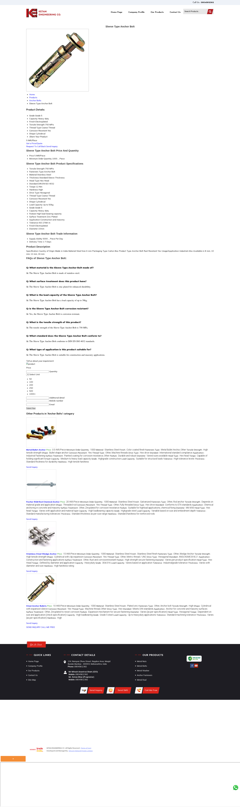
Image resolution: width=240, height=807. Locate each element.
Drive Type (34, 192)
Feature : (123, 455)
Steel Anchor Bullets (36, 606)
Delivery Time (35, 241)
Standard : (171, 452)
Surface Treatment (37, 216)
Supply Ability (35, 238)
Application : (180, 609)
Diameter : (152, 455)
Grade (32, 207)
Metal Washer (143, 670)
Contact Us (175, 12)
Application (34, 219)
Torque (32, 186)
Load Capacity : (142, 458)
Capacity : (71, 458)
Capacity (33, 210)
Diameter (33, 228)
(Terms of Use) (85, 748)
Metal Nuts (141, 661)
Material (33, 174)
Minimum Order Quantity (40, 158)
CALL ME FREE (48, 627)
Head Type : (178, 455)
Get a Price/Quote (34, 143)
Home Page (116, 12)
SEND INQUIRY (33, 627)
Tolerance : (178, 458)
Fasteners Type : (165, 449)
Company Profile (136, 12)
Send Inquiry (52, 146)
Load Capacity (35, 204)
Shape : (55, 452)
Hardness (33, 189)
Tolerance (33, 222)
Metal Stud (141, 680)
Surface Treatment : (77, 455)
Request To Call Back (36, 146)
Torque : (55, 511)
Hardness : (73, 461)
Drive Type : (138, 452)
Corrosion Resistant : (80, 452)
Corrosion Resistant (38, 198)
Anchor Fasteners (144, 675)
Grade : (106, 458)
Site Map (32, 680)
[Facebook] (192, 667)
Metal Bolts (142, 666)
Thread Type (35, 195)
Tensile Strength (37, 168)
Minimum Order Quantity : (80, 449)
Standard (33, 183)
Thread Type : (110, 452)
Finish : (132, 449)
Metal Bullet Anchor (36, 449)
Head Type (34, 180)
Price (31, 155)
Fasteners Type (36, 171)
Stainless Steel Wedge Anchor (41, 554)
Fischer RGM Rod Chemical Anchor (43, 502)
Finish (32, 225)
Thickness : (84, 514)
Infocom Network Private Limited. (81, 751)
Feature (32, 213)
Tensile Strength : (182, 606)
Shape (32, 201)
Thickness (34, 177)
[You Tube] (196, 667)
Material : (107, 449)
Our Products (157, 12)
